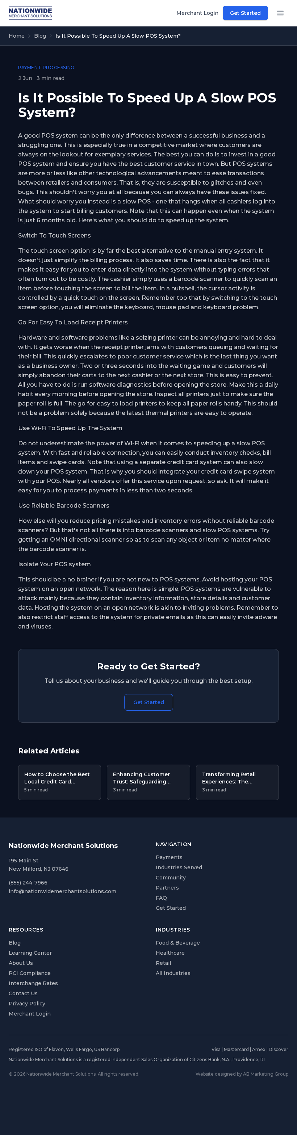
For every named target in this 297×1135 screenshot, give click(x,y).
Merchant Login (197, 13)
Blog (40, 36)
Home (17, 36)
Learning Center (30, 953)
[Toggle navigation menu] (280, 13)
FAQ (161, 898)
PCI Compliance (30, 973)
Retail (163, 963)
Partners (167, 887)
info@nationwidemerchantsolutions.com (62, 891)
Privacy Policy (27, 1003)
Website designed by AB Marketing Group (242, 1074)
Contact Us (23, 993)
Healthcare (170, 953)
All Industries (173, 973)
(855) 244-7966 (28, 882)
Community (171, 877)
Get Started (245, 13)
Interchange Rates (33, 983)
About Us (21, 963)
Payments (169, 857)
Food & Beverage (178, 942)
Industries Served (179, 867)
